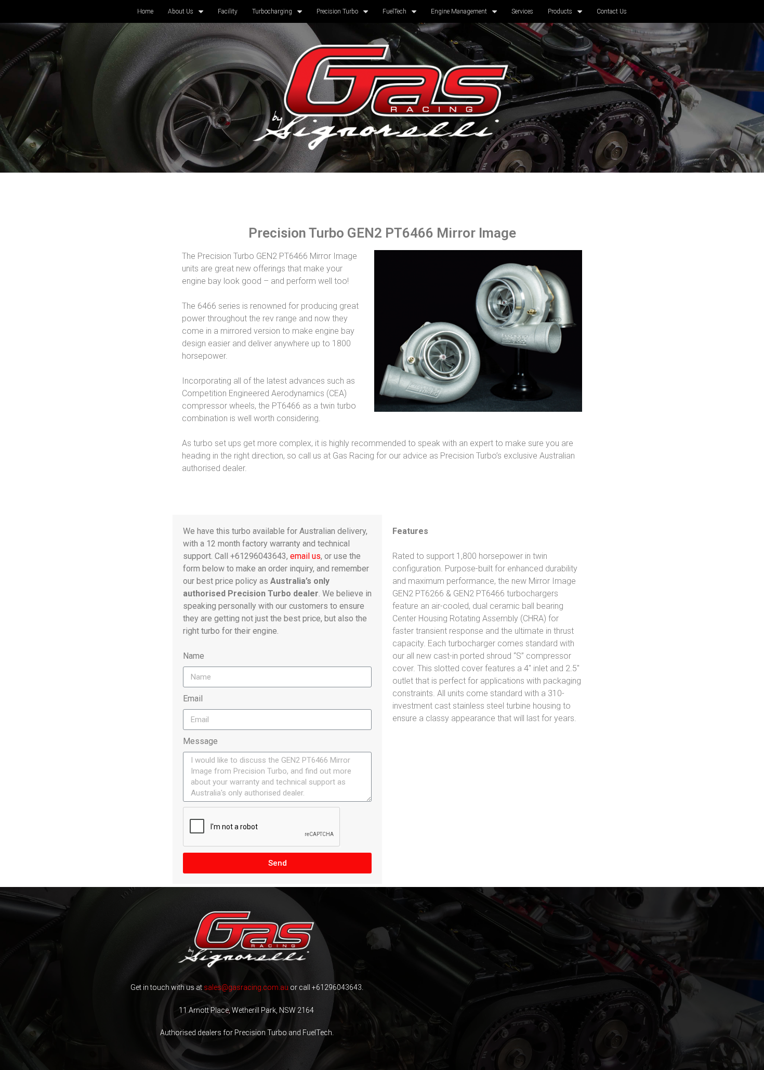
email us (305, 556)
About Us (180, 11)
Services (522, 11)
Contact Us (612, 11)
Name (193, 656)
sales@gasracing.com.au (246, 987)
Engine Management (459, 11)
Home (145, 11)
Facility (228, 11)
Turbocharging (272, 11)
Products (560, 11)
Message (200, 741)
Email (193, 698)
